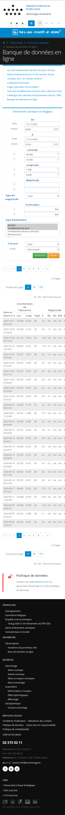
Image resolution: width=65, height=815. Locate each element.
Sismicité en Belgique (38, 42)
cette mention (36, 581)
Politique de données (13, 725)
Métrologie (13, 699)
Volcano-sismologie (17, 707)
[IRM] (20, 801)
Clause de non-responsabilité (40, 725)
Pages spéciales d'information (23, 86)
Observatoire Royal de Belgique (19, 785)
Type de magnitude (11, 197)
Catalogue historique (18, 82)
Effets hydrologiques (18, 695)
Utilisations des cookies (40, 720)
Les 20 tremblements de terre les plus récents (31, 70)
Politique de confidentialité (16, 729)
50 (34, 287)
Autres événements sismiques (20, 627)
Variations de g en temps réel (22, 647)
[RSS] (22, 23)
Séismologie (16, 42)
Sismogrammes (13, 611)
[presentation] (14, 153)
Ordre (13, 248)
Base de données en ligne (20, 651)
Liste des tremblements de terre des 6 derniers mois (34, 91)
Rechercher (40, 255)
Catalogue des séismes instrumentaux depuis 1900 (34, 95)
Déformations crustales (19, 690)
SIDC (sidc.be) (11, 790)
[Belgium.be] (35, 801)
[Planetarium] (5, 801)
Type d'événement (16, 219)
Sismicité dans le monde (17, 631)
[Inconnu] (32, 225)
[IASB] (12, 801)
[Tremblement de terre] (32, 228)
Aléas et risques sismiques (21, 678)
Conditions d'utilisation (14, 720)
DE (58, 23)
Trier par (13, 243)
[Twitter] (16, 23)
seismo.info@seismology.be (26, 762)
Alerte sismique (15, 670)
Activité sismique (16, 674)
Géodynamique (12, 703)
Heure (14, 128)
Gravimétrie (11, 686)
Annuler (54, 255)
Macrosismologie (16, 682)
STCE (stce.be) (11, 795)
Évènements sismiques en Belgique (32, 111)
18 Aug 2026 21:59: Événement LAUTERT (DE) (29, 623)
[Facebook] (11, 23)
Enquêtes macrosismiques (18, 619)
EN (46, 23)
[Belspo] (27, 801)
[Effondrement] (32, 234)
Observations (12, 643)
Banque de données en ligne (22, 99)
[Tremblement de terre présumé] (32, 231)
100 (41, 287)
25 (28, 287)
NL (52, 23)
